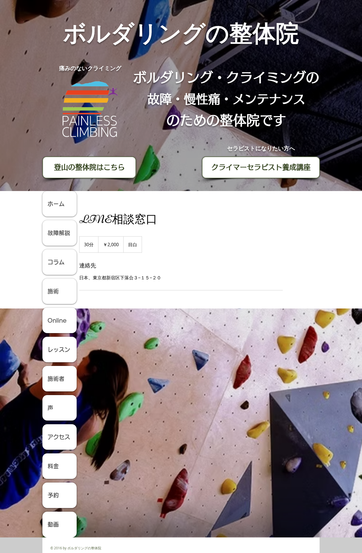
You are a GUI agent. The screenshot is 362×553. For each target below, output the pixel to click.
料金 (53, 466)
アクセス (59, 437)
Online (57, 320)
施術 (53, 291)
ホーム (59, 204)
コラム (56, 262)
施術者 (56, 378)
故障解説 (59, 233)
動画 (53, 524)
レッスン (59, 349)
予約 (53, 495)
